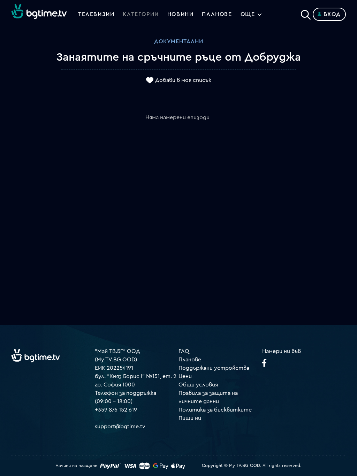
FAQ (183, 351)
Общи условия (198, 384)
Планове (189, 359)
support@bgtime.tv (120, 426)
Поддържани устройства (213, 368)
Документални (178, 41)
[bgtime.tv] (35, 355)
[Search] (306, 13)
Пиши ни (189, 418)
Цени (185, 376)
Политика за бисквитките (215, 410)
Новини (180, 14)
